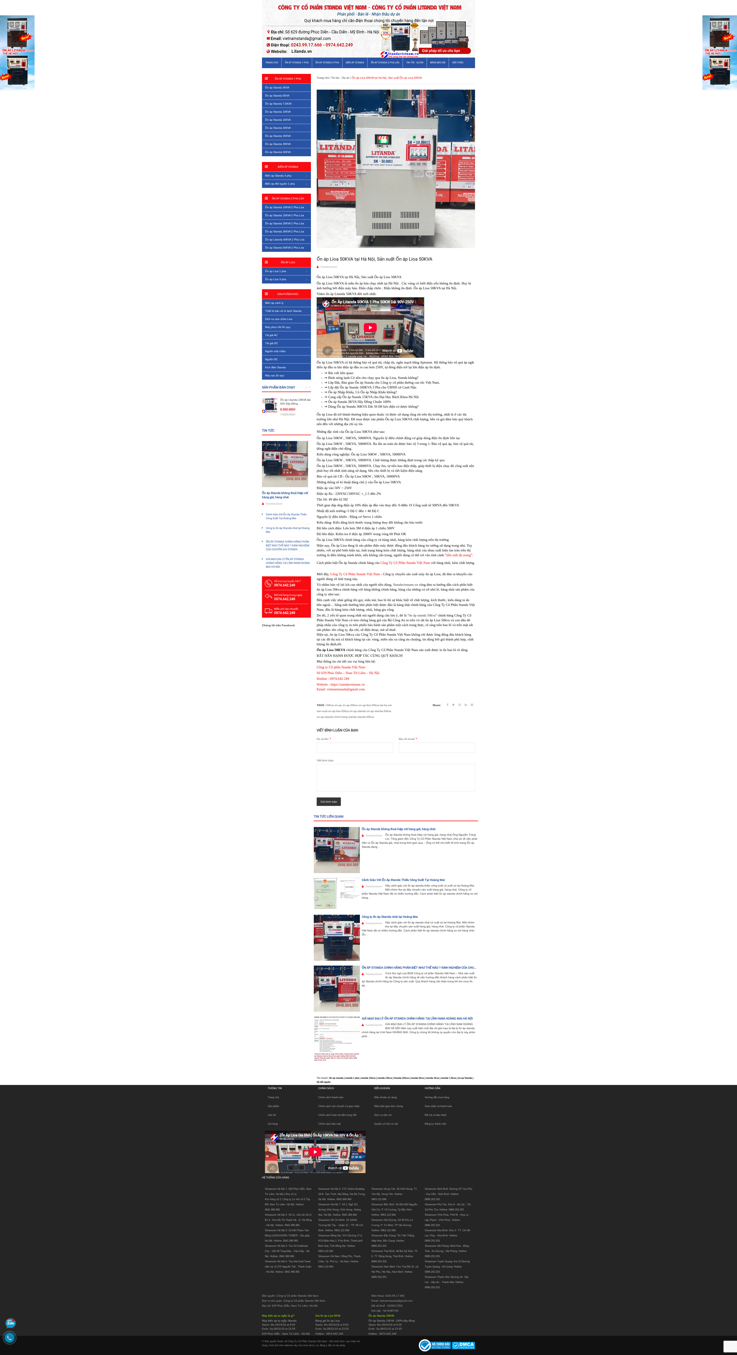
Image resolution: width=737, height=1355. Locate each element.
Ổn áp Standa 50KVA (278, 152)
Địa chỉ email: (408, 738)
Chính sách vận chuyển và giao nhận (338, 1106)
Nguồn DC (271, 359)
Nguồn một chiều (275, 351)
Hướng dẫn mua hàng (437, 1097)
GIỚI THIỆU (458, 62)
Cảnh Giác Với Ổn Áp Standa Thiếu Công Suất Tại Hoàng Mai (403, 880)
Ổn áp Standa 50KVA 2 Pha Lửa (284, 247)
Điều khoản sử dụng (385, 1097)
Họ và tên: (324, 738)
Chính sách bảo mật (329, 1123)
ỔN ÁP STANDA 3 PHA (327, 62)
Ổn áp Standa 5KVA (277, 95)
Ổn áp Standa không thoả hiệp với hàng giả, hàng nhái (398, 829)
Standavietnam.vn (405, 585)
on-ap (338, 705)
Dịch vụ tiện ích (383, 1115)
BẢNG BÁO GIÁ (437, 62)
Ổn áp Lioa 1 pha (275, 271)
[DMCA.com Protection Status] (463, 1345)
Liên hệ (272, 1115)
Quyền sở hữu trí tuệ (386, 1123)
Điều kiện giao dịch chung (388, 1106)
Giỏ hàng (273, 1123)
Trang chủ (273, 1097)
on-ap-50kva (350, 705)
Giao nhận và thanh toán (438, 1106)
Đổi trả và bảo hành (435, 1115)
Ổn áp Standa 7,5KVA (278, 103)
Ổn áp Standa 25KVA (278, 135)
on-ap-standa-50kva (379, 711)
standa (352, 716)
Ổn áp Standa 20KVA (278, 127)
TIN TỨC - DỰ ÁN (414, 62)
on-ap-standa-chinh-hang (332, 716)
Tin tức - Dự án (340, 77)
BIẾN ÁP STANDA (355, 62)
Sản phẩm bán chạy (278, 387)
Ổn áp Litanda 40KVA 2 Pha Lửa (284, 239)
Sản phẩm (273, 1106)
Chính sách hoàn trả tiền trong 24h (337, 1115)
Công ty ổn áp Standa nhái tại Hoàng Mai (390, 917)
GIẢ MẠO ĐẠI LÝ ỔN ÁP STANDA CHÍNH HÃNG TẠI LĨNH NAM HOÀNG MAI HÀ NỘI (417, 1018)
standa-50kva (365, 716)
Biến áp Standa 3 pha (278, 175)
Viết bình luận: (325, 760)
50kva (330, 705)
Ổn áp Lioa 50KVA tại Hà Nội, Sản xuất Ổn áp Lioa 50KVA (374, 259)
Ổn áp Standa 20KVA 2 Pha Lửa (284, 223)
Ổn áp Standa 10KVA (278, 111)
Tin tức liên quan (328, 816)
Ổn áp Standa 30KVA (278, 143)
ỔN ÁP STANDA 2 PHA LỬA (385, 62)
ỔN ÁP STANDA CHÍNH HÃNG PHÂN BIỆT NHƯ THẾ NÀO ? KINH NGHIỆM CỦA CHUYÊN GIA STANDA (287, 545)
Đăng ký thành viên (435, 1123)
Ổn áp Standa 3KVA (277, 87)
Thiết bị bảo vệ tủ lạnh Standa (283, 310)
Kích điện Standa (275, 367)
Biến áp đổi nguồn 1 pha (280, 183)
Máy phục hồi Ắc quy (277, 327)
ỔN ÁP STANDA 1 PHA (297, 62)
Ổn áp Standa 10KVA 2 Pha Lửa (284, 207)
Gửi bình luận (329, 801)
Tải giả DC (271, 343)
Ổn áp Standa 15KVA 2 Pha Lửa (284, 215)
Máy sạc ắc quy (274, 375)
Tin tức (268, 430)
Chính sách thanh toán (330, 1097)
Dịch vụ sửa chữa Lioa (278, 319)
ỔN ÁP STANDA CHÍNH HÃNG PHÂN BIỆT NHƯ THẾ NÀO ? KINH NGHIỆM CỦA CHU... (419, 967)
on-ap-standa (357, 711)
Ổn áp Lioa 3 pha (275, 279)
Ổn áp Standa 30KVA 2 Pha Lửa (284, 231)
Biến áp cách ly (274, 302)
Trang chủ (271, 62)
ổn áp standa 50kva (422, 615)
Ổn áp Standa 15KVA (278, 119)
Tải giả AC (271, 335)
